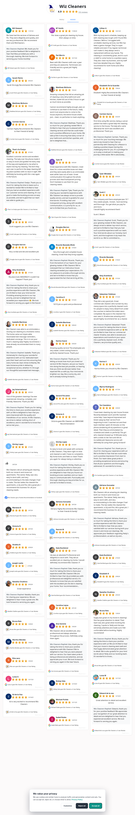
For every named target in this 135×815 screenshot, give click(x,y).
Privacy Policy (77, 800)
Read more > (39, 71)
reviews (83, 12)
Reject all (81, 806)
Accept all (95, 806)
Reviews (73, 19)
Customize (68, 806)
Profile (61, 19)
